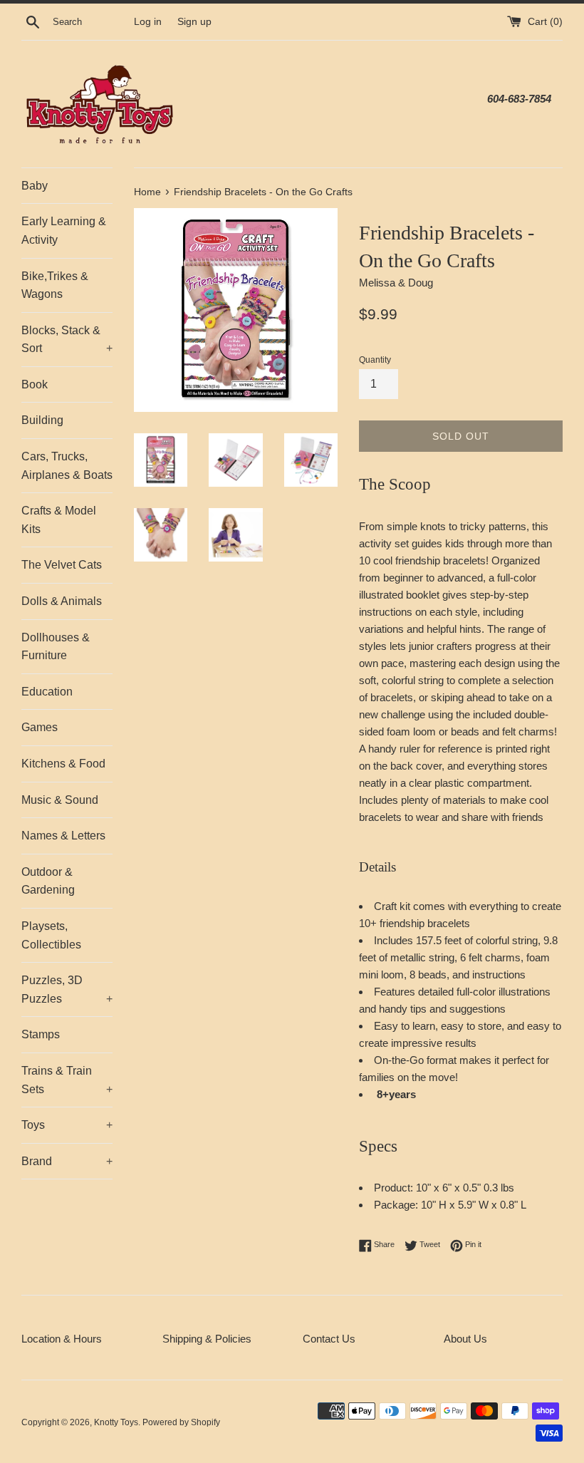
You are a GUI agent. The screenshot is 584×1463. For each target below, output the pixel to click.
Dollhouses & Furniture (55, 646)
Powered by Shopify (181, 1422)
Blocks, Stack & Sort (67, 339)
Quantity (375, 360)
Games (39, 727)
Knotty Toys (116, 1422)
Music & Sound (59, 800)
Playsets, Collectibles (51, 935)
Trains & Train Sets (67, 1080)
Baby (34, 186)
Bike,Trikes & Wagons (54, 285)
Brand (67, 1161)
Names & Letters (63, 835)
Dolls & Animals (61, 601)
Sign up (194, 21)
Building (42, 420)
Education (47, 692)
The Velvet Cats (61, 565)
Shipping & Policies (206, 1339)
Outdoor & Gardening (48, 881)
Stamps (40, 1034)
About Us (465, 1339)
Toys (67, 1125)
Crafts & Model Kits (58, 520)
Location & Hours (61, 1339)
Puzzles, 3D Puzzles (67, 989)
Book (34, 384)
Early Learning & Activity (63, 230)
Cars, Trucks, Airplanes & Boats (67, 465)
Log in (148, 21)
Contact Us (329, 1339)
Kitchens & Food (63, 764)
